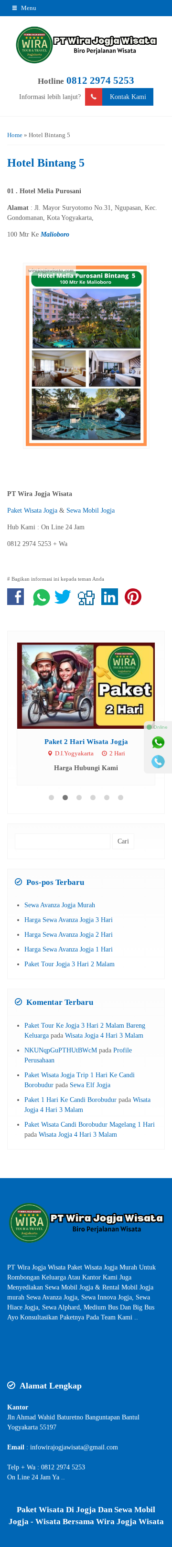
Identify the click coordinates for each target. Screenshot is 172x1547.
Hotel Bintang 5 (46, 163)
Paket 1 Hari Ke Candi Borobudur (70, 1099)
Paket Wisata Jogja (32, 510)
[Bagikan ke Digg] (88, 601)
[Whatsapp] (158, 742)
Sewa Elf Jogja (90, 1085)
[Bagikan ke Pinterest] (135, 601)
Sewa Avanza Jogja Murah (59, 905)
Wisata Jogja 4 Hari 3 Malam (104, 1035)
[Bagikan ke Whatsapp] (42, 601)
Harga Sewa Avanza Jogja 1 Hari (68, 949)
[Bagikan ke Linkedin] (112, 601)
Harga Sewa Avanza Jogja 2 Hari (68, 934)
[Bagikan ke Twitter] (65, 601)
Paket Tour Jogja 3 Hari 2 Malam (69, 964)
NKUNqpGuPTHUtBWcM (60, 1050)
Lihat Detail (95, 685)
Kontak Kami (128, 96)
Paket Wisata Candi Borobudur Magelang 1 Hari (89, 1124)
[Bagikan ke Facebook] (18, 601)
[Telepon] (158, 761)
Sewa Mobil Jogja (90, 510)
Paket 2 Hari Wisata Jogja (86, 741)
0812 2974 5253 (100, 80)
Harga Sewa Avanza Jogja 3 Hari (68, 919)
